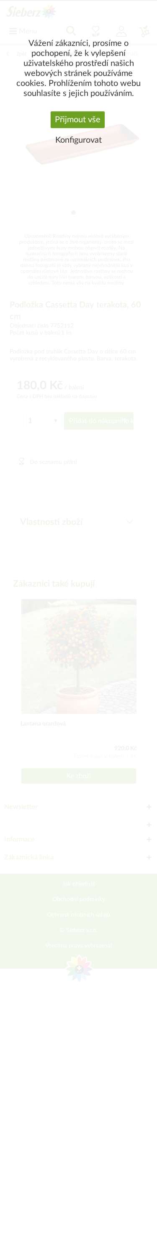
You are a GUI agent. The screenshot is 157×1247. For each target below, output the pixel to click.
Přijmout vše (77, 120)
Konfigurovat (78, 140)
